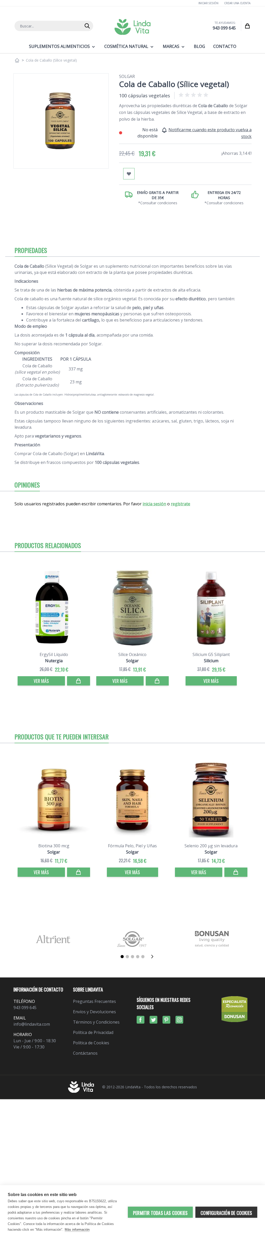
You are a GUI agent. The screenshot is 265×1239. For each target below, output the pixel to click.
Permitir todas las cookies (160, 1212)
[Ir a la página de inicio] (17, 60)
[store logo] (132, 27)
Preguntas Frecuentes (94, 1001)
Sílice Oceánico (132, 654)
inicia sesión (154, 504)
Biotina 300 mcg (53, 846)
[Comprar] (78, 681)
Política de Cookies (91, 1043)
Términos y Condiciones (96, 1022)
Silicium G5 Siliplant (211, 654)
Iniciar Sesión (208, 3)
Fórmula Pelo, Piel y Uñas (132, 846)
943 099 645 (224, 28)
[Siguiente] (154, 956)
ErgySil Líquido (54, 654)
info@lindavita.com (31, 1024)
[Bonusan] (212, 939)
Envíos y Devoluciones (94, 1012)
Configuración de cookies (226, 1212)
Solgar (127, 76)
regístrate (180, 504)
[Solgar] (132, 939)
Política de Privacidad (93, 1032)
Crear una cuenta (237, 3)
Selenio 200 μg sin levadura (211, 846)
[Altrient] (53, 939)
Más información (77, 1229)
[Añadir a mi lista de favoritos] (129, 173)
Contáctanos (85, 1053)
